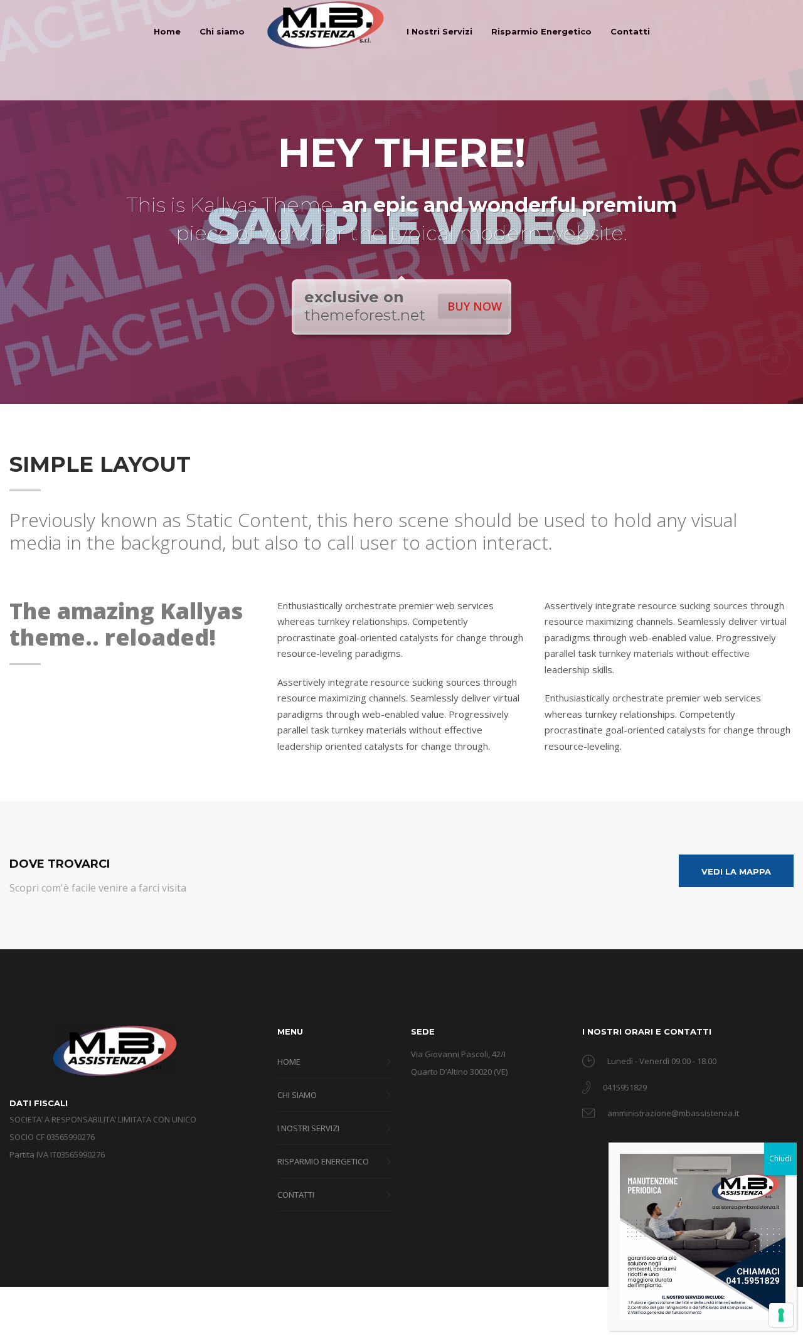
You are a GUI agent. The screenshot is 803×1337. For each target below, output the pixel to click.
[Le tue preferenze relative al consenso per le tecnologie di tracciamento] (781, 1315)
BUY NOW (474, 306)
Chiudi (780, 1158)
